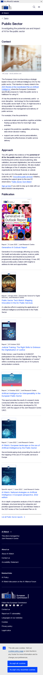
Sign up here (6, 186)
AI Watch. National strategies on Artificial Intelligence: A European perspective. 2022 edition (20, 494)
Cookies (5, 622)
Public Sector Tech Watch (21, 182)
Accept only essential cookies (22, 670)
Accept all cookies (17, 663)
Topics (6, 18)
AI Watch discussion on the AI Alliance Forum (19, 582)
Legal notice (6, 630)
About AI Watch (8, 554)
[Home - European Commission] (7, 6)
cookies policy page (15, 651)
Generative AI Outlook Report (14, 247)
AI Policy (5, 577)
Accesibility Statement (10, 562)
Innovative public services (23, 177)
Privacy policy (7, 626)
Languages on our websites (12, 618)
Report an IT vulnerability (11, 613)
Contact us (6, 558)
